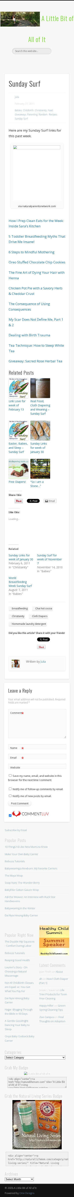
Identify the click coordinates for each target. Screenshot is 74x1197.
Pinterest (36, 61)
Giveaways (20, 114)
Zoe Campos (46, 1017)
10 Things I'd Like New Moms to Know (26, 847)
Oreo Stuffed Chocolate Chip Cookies (37, 262)
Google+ (53, 61)
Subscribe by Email (16, 830)
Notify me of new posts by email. (32, 796)
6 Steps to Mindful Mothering (31, 252)
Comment (17, 713)
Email (17, 758)
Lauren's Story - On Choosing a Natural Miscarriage (16, 971)
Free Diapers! (17, 482)
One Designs (26, 1193)
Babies (18, 110)
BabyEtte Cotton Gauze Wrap (22, 890)
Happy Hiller (46, 1005)
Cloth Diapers (39, 616)
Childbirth (28, 110)
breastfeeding (20, 608)
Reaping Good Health (17, 960)
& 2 (11, 325)
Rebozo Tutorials (15, 861)
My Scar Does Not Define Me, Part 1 (36, 319)
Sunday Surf (21, 118)
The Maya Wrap (14, 875)
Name (17, 748)
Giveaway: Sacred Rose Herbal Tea (35, 361)
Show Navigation (60, 35)
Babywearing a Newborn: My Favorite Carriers (31, 868)
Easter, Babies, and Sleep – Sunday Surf (18, 448)
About (59, 971)
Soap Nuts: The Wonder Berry (22, 882)
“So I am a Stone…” (37, 484)
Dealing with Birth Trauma (29, 335)
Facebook (20, 61)
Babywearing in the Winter (20, 908)
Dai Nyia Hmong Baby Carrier (21, 915)
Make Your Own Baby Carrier (21, 854)
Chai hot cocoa (43, 608)
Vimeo (44, 61)
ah (40, 979)
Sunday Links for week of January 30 (38, 448)
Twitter (28, 61)
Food (50, 110)
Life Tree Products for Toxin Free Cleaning (53, 994)
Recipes (53, 114)
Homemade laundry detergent (29, 624)
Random (43, 114)
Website (15, 767)
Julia (17, 97)
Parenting (32, 114)
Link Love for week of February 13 (17, 405)
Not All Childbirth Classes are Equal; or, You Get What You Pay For (19, 987)
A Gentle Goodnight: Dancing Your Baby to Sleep (17, 1025)
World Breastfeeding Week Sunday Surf (20, 582)
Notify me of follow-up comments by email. (38, 789)
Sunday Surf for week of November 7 (49, 559)
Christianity (41, 110)
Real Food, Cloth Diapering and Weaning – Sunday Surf (40, 407)
